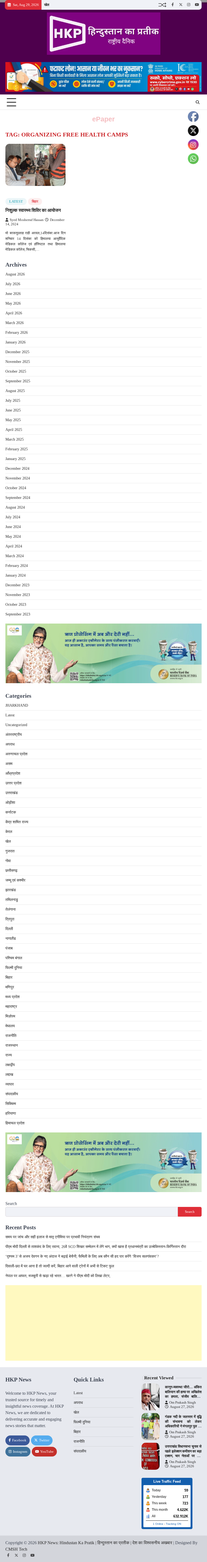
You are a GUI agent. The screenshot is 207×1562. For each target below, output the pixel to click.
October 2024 (15, 488)
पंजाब (9, 948)
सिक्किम (10, 1104)
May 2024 (13, 537)
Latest (16, 201)
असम (8, 764)
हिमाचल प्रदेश (15, 1123)
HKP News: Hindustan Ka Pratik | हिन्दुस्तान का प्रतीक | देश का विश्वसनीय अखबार (105, 1542)
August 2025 (15, 391)
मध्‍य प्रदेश (12, 997)
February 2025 (16, 449)
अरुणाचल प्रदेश (16, 754)
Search (11, 1203)
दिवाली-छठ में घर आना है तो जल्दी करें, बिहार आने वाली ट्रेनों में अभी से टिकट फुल (59, 1266)
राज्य (8, 1055)
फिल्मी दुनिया (13, 968)
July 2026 (12, 284)
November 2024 (17, 478)
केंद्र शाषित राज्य (16, 822)
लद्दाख (9, 1075)
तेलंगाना (10, 909)
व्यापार (9, 1084)
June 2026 (13, 294)
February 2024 (16, 566)
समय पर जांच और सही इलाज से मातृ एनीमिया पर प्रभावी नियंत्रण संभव (52, 1237)
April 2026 (13, 313)
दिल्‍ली (9, 929)
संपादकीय (11, 1094)
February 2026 (16, 333)
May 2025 (13, 420)
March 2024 (14, 556)
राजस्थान (11, 1045)
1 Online (158, 1523)
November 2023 (17, 595)
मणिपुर (9, 987)
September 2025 (17, 381)
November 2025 (17, 362)
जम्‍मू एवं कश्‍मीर (15, 880)
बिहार (35, 201)
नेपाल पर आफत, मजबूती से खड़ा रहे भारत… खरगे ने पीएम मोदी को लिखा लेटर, (58, 1276)
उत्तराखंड (11, 793)
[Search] (198, 102)
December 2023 (17, 585)
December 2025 (17, 352)
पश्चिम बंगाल (13, 958)
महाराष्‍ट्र (11, 1007)
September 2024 (17, 498)
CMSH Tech (16, 1549)
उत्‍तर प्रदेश (13, 783)
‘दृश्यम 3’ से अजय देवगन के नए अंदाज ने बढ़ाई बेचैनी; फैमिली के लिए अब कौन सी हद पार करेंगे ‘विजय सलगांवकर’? (82, 1256)
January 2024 (15, 575)
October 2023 (15, 605)
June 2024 (13, 527)
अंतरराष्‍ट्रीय (13, 735)
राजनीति (10, 1036)
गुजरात (10, 851)
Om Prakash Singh (182, 1402)
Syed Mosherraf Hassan (27, 220)
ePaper (103, 119)
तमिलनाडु (11, 900)
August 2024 (15, 507)
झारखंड (10, 890)
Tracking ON (173, 1523)
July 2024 (12, 517)
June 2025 (13, 410)
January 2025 (15, 459)
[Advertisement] (103, 1323)
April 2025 (13, 430)
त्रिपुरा (9, 919)
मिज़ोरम (10, 1016)
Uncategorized (16, 725)
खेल (46, 5)
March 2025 (14, 439)
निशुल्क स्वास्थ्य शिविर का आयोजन (33, 210)
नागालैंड (10, 939)
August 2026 (15, 274)
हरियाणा (10, 1113)
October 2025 (15, 371)
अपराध (10, 744)
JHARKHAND (16, 705)
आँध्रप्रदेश (12, 773)
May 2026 (13, 303)
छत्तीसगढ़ (11, 871)
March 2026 (14, 323)
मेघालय (10, 1026)
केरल (8, 832)
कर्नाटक (10, 812)
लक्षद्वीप (10, 1065)
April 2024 (13, 546)
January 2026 (15, 342)
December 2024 (17, 469)
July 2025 (12, 401)
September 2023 (17, 614)
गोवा (8, 861)
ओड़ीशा (10, 803)
